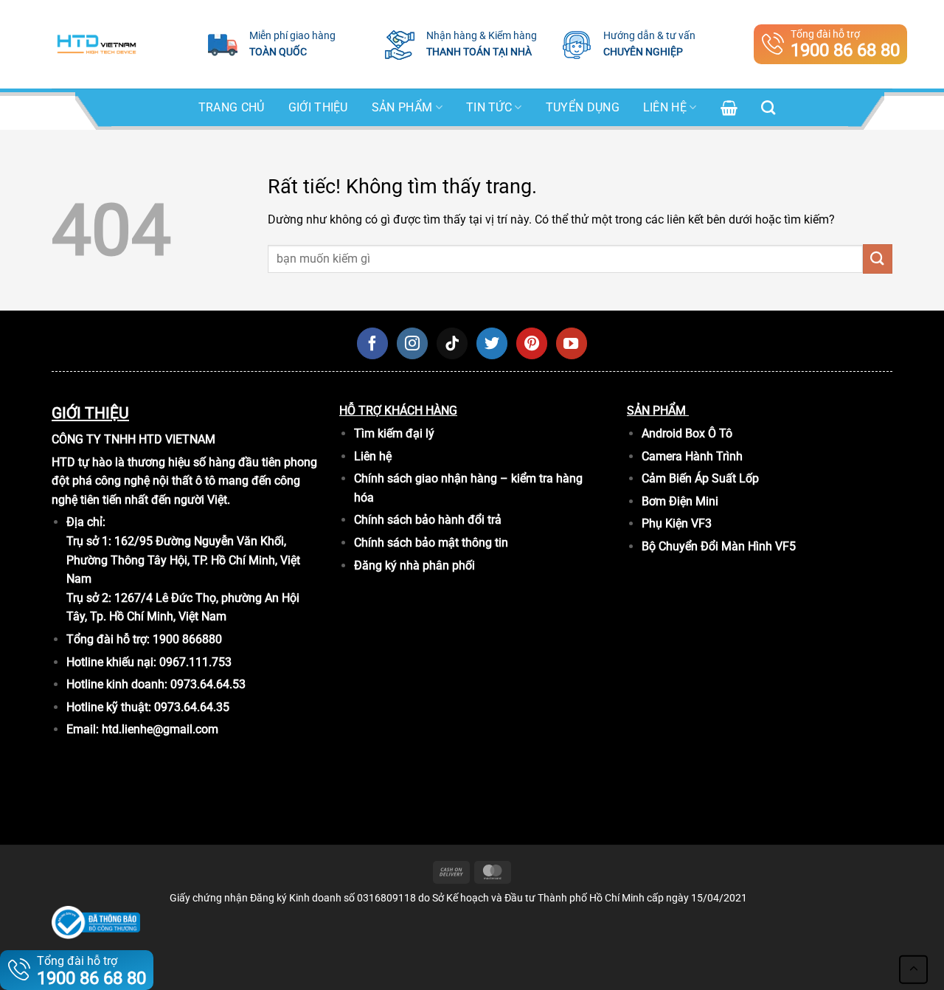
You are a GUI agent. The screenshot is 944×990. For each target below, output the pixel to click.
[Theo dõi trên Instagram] (412, 343)
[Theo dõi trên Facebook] (372, 343)
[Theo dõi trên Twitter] (491, 343)
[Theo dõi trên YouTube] (571, 343)
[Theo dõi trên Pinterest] (531, 343)
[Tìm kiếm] (768, 107)
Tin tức (489, 107)
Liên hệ (665, 107)
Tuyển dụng (583, 107)
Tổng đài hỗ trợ (845, 44)
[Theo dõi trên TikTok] (452, 343)
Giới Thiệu (318, 107)
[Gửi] (877, 258)
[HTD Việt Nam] (97, 44)
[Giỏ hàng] (729, 107)
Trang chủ (231, 107)
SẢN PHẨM (402, 107)
